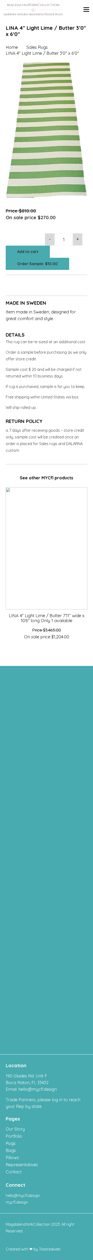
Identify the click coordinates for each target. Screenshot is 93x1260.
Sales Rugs (37, 47)
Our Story (15, 1129)
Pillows (12, 1157)
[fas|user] (67, 9)
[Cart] (75, 9)
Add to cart (27, 251)
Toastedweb (50, 1249)
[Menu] (86, 9)
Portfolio (14, 1136)
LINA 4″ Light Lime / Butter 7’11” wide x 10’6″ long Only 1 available (46, 618)
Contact (14, 1172)
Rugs (11, 1143)
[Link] (33, 9)
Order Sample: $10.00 (37, 263)
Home (12, 47)
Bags (11, 1150)
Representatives (22, 1164)
